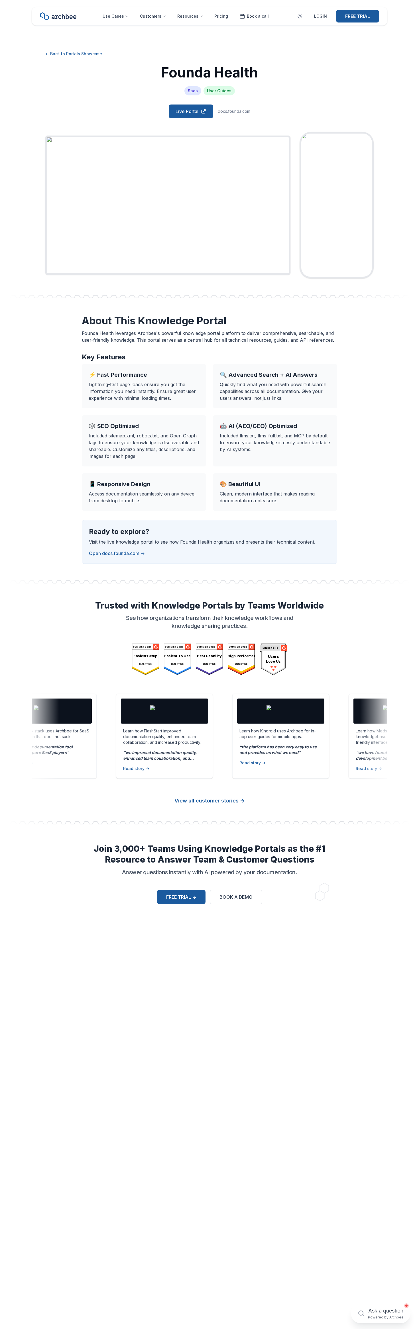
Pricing (221, 16)
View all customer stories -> (209, 801)
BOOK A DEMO (236, 897)
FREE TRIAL (357, 16)
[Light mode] (300, 16)
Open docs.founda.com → (117, 553)
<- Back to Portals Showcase (73, 53)
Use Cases (113, 16)
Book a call (258, 16)
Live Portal (187, 111)
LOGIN (320, 16)
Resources (187, 16)
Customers (150, 16)
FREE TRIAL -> (181, 897)
